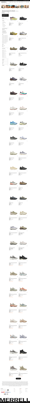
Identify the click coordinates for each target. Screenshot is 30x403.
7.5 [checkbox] (5, 38)
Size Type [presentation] (3, 29)
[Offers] (28, 0)
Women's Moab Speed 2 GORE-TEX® (13, 278)
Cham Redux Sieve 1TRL (11, 68)
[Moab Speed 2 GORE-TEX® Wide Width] (13, 351)
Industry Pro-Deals (21, 392)
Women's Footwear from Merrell (8, 10)
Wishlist (17, 21)
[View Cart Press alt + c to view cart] (28, 2)
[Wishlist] (27, 0)
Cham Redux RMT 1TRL (11, 83)
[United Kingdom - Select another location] (24, 0)
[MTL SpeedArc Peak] (13, 17)
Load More (18, 378)
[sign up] (8, 390)
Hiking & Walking (4, 22)
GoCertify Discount (21, 391)
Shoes (3, 23)
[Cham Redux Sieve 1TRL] (13, 62)
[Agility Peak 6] (13, 92)
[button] (5, 20)
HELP (25, 0)
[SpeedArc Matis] (23, 226)
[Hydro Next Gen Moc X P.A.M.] (13, 47)
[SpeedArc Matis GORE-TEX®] (13, 211)
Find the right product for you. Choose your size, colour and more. (5, 15)
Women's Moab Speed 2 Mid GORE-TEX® (13, 373)
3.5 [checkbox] (5, 35)
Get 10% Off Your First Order (15, 0)
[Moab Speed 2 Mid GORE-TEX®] (23, 351)
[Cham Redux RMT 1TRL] (13, 77)
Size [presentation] (2, 34)
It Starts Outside (4, 25)
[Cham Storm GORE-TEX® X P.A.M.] (23, 32)
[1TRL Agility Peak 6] (23, 182)
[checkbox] (5, 45)
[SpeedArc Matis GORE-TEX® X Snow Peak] (23, 47)
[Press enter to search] (26, 2)
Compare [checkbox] (10, 25)
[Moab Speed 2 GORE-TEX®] (13, 256)
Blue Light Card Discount (21, 390)
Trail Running (3, 24)
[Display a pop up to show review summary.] (22, 99)
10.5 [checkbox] (2, 41)
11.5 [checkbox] (5, 41)
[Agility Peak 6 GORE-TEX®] (23, 152)
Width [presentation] (3, 44)
